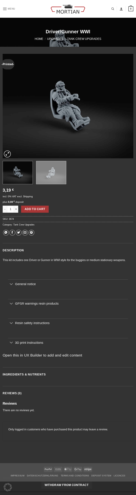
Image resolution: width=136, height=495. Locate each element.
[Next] (126, 106)
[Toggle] (11, 284)
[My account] (121, 9)
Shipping (28, 196)
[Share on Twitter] (19, 233)
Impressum (18, 475)
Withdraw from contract (67, 484)
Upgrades (55, 38)
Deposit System (101, 475)
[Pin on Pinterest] (31, 233)
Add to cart (35, 209)
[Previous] (10, 106)
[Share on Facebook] (12, 233)
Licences (119, 475)
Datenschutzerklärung (42, 475)
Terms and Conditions (75, 475)
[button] (9, 8)
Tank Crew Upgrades (84, 38)
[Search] (112, 8)
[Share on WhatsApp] (6, 233)
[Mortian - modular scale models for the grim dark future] (68, 9)
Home (39, 38)
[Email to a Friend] (25, 233)
